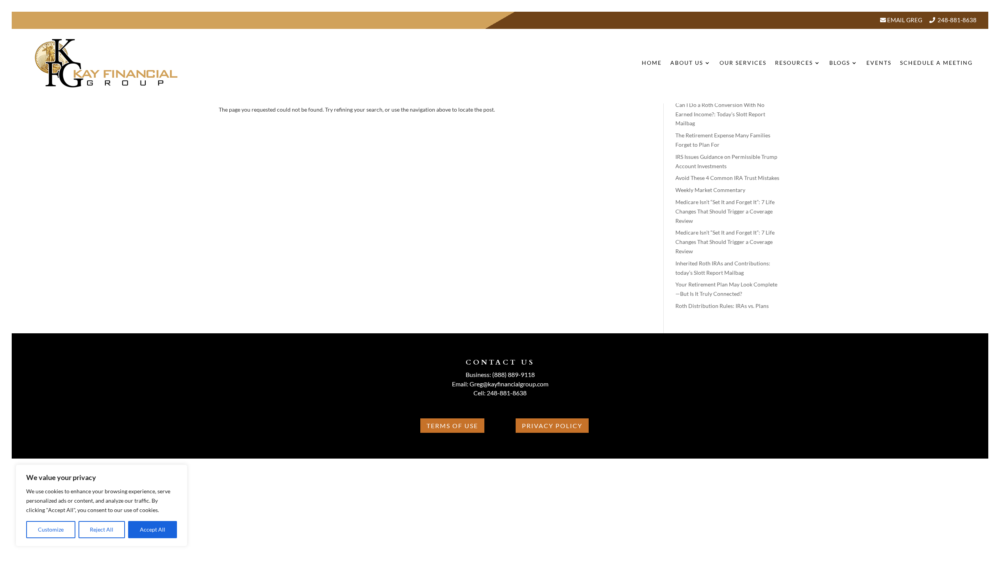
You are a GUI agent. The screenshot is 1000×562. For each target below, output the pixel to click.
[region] (102, 505)
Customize (51, 529)
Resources (794, 62)
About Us (686, 62)
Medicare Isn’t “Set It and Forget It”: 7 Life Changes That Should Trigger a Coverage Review (725, 211)
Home (652, 62)
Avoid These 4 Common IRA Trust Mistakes (727, 177)
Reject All (101, 529)
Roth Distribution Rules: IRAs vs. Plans (722, 305)
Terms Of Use (452, 425)
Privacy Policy (552, 425)
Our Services (743, 62)
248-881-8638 (957, 19)
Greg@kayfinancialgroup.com (509, 384)
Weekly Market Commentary (710, 190)
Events (878, 62)
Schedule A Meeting (936, 62)
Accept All (152, 529)
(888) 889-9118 (513, 374)
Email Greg (904, 19)
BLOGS (839, 62)
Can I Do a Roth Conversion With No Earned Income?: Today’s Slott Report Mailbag (720, 114)
